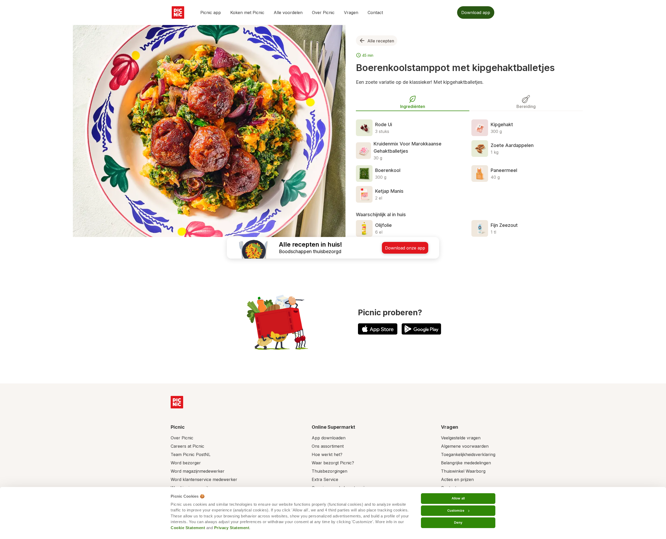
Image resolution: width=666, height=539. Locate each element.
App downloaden (328, 437)
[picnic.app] (178, 12)
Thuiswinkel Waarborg (463, 471)
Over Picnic (323, 12)
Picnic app (210, 12)
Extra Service (325, 479)
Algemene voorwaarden (465, 446)
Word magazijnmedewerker (198, 471)
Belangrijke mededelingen (466, 462)
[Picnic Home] (177, 402)
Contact (375, 12)
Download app (475, 12)
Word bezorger (186, 462)
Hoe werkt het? (327, 454)
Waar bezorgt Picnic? (333, 462)
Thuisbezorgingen (329, 471)
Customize (455, 510)
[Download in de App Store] (378, 329)
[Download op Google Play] (421, 329)
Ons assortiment (328, 446)
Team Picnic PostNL (190, 454)
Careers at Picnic (187, 446)
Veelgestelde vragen (461, 437)
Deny (458, 522)
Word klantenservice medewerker (204, 479)
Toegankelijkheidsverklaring (468, 454)
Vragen (351, 12)
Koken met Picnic (247, 12)
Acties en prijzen (457, 479)
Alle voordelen (288, 12)
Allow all (458, 498)
